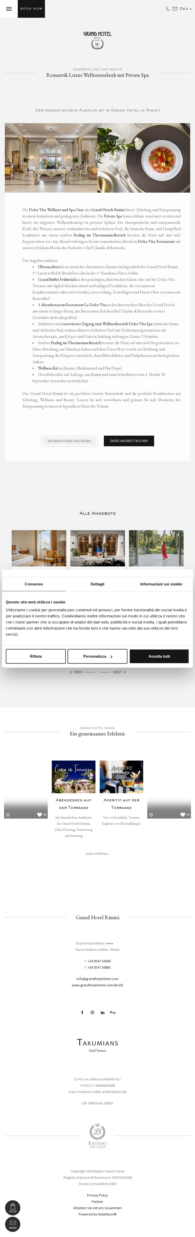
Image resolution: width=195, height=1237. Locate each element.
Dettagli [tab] (98, 584)
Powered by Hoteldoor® (98, 1214)
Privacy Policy (97, 1195)
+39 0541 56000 (99, 961)
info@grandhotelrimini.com (97, 978)
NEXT (120, 672)
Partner (97, 1201)
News (13, 1228)
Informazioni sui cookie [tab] (161, 584)
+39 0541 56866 (99, 967)
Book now (31, 9)
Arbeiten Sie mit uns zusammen (97, 1208)
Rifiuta (36, 656)
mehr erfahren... (98, 853)
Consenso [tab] (34, 584)
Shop (13, 1211)
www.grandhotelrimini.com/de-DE (97, 985)
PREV (75, 672)
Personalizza (94, 656)
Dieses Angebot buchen (129, 441)
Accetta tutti (159, 656)
